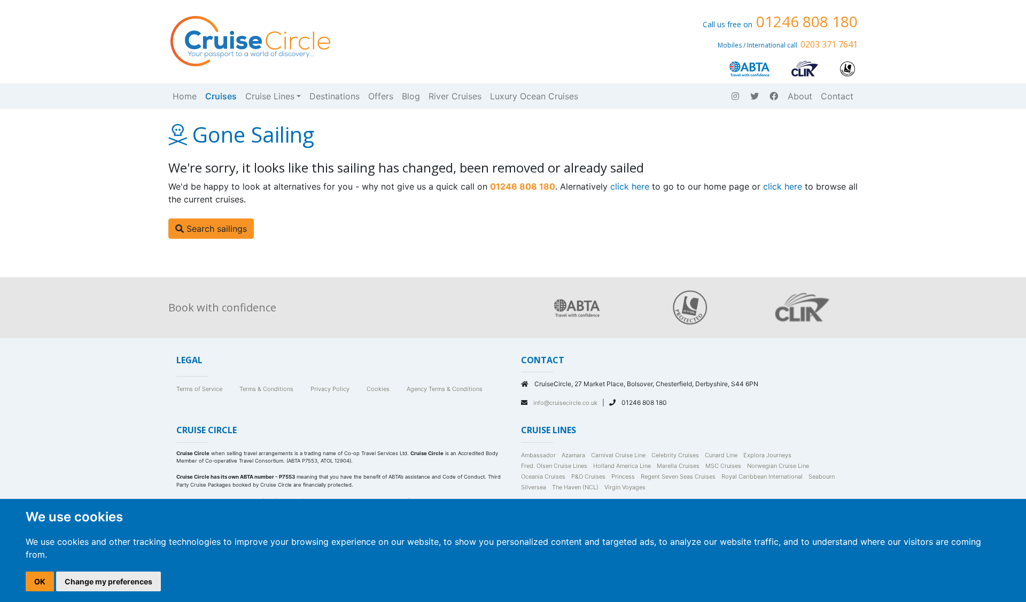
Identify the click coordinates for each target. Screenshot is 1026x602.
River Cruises (455, 96)
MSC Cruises (723, 466)
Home (185, 96)
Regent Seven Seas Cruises (678, 476)
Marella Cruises (678, 466)
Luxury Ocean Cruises (534, 96)
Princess (623, 476)
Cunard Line (721, 455)
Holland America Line (622, 466)
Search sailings (215, 228)
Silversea (533, 487)
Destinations (334, 96)
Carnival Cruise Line (618, 455)
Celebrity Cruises (675, 455)
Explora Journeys (767, 455)
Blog (411, 96)
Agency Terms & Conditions (445, 389)
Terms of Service (199, 389)
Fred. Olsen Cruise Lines (554, 466)
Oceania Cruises (543, 476)
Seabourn (822, 476)
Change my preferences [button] (108, 581)
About (800, 96)
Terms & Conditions (266, 389)
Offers (380, 96)
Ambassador (538, 455)
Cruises (221, 96)
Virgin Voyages (625, 487)
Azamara (573, 455)
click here (629, 186)
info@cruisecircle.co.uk (566, 402)
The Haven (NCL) (575, 487)
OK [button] (39, 581)
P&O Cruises (588, 476)
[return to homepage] (249, 40)
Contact (837, 96)
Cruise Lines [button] (269, 96)
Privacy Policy (329, 389)
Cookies (378, 389)
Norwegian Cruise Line (778, 466)
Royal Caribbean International (762, 476)
